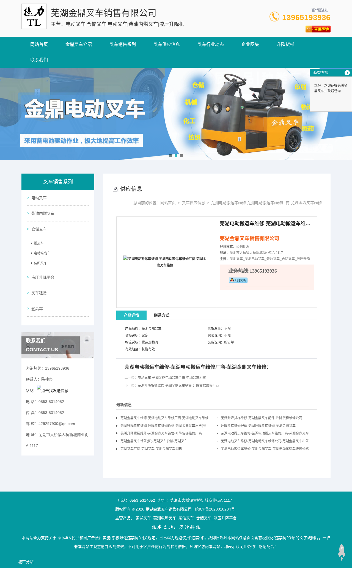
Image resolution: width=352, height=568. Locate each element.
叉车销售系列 (122, 44)
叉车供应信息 (166, 44)
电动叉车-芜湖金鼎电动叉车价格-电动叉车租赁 (172, 378)
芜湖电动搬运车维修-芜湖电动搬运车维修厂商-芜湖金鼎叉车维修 (265, 434)
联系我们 (39, 59)
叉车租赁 (39, 293)
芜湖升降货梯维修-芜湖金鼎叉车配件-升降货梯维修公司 (261, 418)
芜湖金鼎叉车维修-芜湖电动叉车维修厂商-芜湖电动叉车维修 (164, 418)
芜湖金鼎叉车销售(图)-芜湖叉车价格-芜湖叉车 (154, 441)
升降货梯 (285, 44)
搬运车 (39, 243)
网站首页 (39, 44)
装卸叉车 (40, 263)
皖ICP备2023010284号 (215, 509)
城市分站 (26, 561)
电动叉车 (39, 198)
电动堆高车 (42, 253)
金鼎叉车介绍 (78, 44)
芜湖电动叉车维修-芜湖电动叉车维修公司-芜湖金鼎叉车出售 (265, 441)
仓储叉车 (39, 229)
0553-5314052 (142, 500)
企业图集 (250, 44)
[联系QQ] (52, 390)
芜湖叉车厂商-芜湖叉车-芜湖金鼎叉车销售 (151, 449)
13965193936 (306, 17)
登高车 (37, 308)
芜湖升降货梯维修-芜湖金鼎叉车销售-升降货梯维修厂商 (178, 386)
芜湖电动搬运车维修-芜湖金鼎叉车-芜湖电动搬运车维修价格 (265, 449)
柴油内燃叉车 (42, 213)
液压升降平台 (42, 277)
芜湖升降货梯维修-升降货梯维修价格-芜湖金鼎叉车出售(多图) (163, 427)
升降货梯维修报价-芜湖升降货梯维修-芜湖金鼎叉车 (258, 426)
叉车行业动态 (210, 44)
